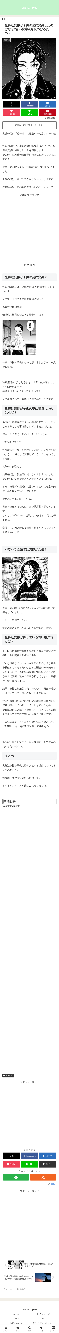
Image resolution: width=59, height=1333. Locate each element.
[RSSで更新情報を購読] (43, 1177)
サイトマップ (43, 1314)
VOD (43, 1318)
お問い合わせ (16, 1323)
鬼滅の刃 (9, 1075)
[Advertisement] (29, 227)
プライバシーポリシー (43, 1323)
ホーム (16, 1314)
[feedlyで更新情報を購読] (16, 1177)
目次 (26, 265)
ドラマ (16, 1318)
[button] (47, 1164)
